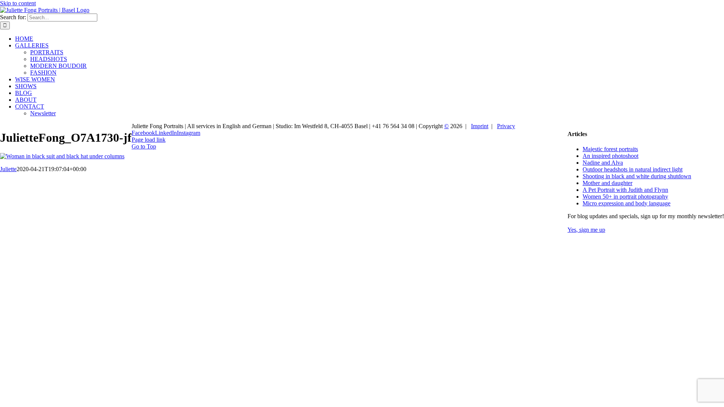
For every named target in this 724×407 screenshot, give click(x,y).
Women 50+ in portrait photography (625, 196)
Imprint (479, 126)
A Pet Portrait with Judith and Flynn (625, 190)
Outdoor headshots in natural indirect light (633, 169)
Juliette (8, 169)
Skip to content (18, 3)
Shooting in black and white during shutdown (637, 176)
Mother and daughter (607, 183)
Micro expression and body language (626, 203)
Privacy (506, 126)
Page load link (149, 139)
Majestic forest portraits (610, 149)
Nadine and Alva (603, 162)
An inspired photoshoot (610, 156)
